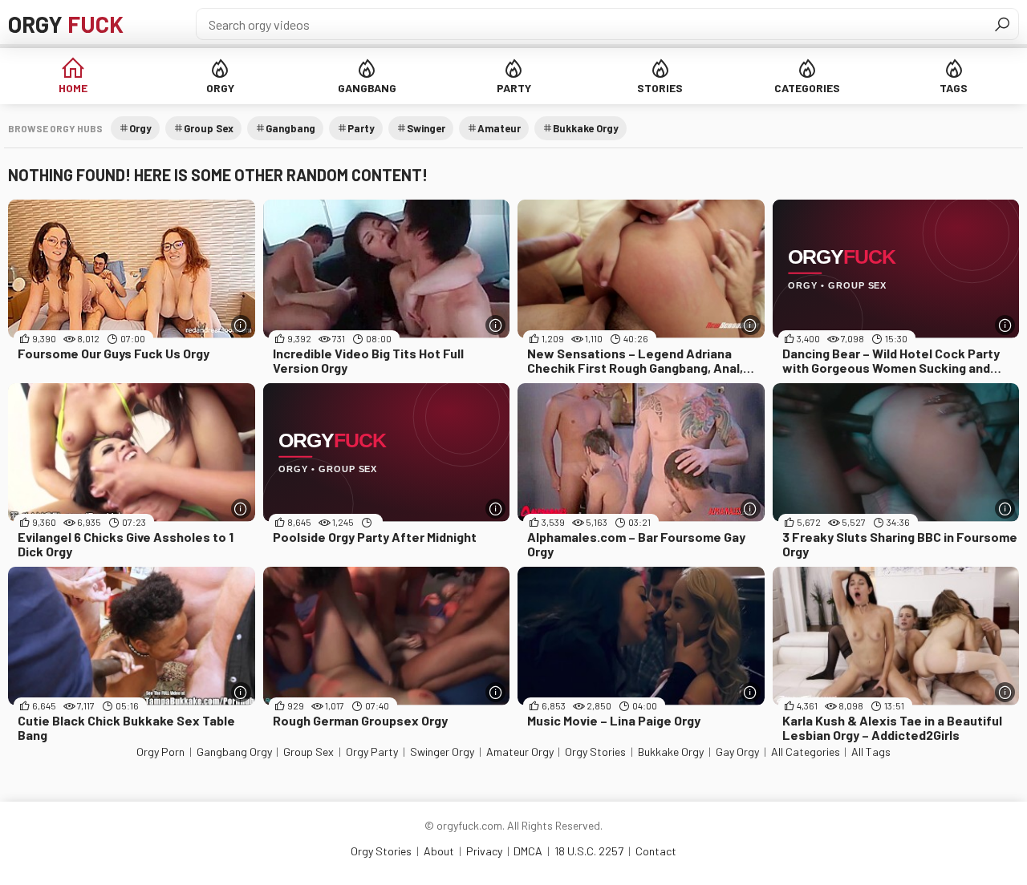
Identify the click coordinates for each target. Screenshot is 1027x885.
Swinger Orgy (442, 751)
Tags (954, 88)
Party (514, 88)
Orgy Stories (595, 751)
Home (73, 88)
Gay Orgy (737, 751)
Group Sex (208, 128)
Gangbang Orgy (234, 751)
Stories (660, 88)
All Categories (805, 751)
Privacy (484, 851)
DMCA (528, 851)
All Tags (871, 751)
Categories (807, 88)
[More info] (241, 325)
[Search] (1002, 24)
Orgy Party (372, 751)
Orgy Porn (160, 751)
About (439, 851)
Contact (655, 851)
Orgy (66, 24)
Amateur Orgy (520, 751)
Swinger (426, 128)
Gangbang (367, 88)
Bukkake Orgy (586, 128)
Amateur (499, 128)
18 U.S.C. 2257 (588, 851)
